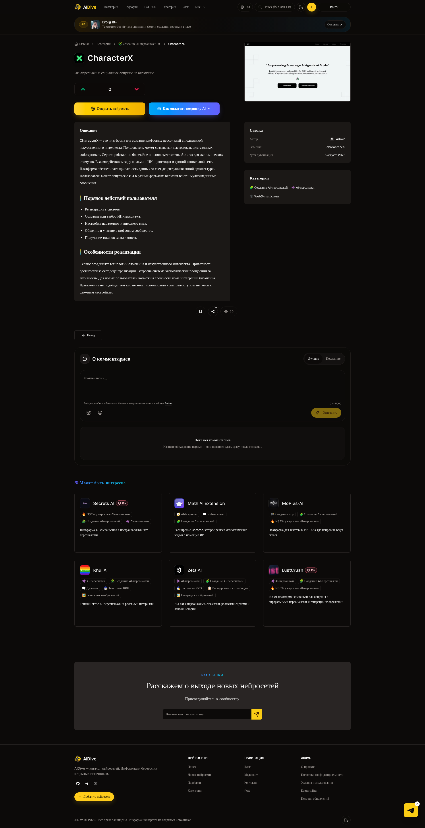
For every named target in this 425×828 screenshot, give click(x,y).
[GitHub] (77, 783)
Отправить (330, 413)
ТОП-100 (150, 7)
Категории (111, 7)
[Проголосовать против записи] (136, 89)
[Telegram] (86, 783)
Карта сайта (309, 791)
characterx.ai (335, 147)
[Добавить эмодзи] (100, 413)
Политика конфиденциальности (322, 775)
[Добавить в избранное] (200, 311)
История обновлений (315, 799)
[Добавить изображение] (88, 413)
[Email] (95, 783)
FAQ (247, 791)
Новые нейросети (199, 775)
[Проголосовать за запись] (83, 89)
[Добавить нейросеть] (311, 7)
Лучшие (313, 359)
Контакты (250, 783)
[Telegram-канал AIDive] (411, 810)
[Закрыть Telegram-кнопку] (417, 803)
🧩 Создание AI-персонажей (269, 187)
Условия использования (317, 783)
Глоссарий (169, 7)
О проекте (308, 767)
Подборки (131, 7)
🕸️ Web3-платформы (264, 196)
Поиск (192, 767)
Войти (334, 7)
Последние (333, 359)
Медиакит (251, 775)
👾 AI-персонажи (303, 187)
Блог (185, 7)
